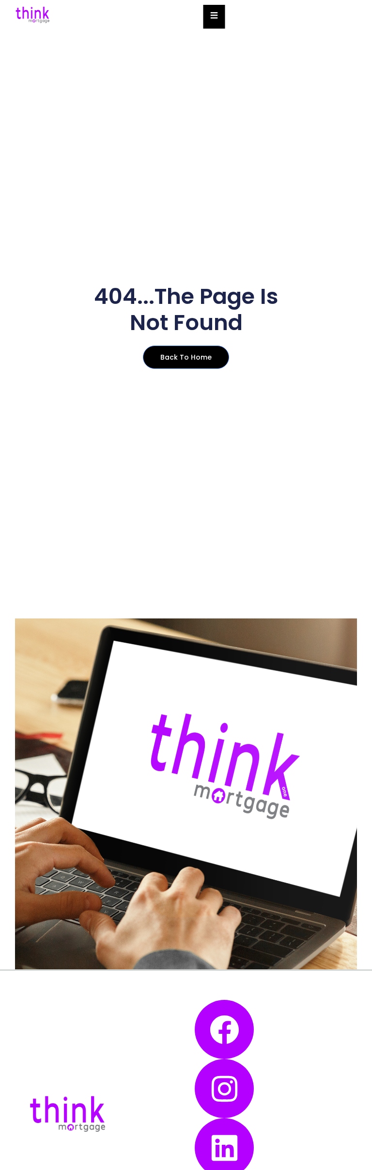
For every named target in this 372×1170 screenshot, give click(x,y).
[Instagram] (224, 1088)
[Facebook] (224, 1029)
